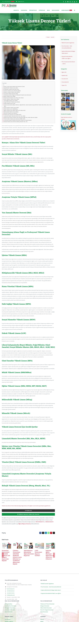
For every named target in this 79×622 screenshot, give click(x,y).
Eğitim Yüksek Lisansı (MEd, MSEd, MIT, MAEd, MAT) (14, 110)
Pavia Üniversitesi (44, 606)
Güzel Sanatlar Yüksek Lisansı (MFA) (11, 107)
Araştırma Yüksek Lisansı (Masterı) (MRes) (12, 90)
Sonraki (52, 37)
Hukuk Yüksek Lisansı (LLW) (9, 103)
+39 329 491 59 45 (10, 588)
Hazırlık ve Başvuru (9, 616)
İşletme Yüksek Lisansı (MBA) (9, 96)
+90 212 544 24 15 (39, 521)
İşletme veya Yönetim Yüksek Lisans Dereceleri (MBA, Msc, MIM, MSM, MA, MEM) (20, 117)
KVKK (41, 620)
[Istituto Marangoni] (68, 95)
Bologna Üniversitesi (44, 600)
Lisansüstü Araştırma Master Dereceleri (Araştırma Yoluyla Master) (18, 120)
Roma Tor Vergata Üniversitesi (46, 604)
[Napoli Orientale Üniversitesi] (72, 104)
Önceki (48, 37)
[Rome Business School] (63, 95)
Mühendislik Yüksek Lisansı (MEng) (11, 111)
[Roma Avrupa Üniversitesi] (68, 104)
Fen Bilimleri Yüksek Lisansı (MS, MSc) (11, 89)
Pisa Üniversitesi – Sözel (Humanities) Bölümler (50, 545)
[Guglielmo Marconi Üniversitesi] (72, 108)
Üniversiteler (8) (65, 82)
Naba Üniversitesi (8, 606)
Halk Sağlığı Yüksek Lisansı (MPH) (11, 100)
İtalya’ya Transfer (8, 620)
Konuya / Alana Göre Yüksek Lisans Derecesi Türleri (14, 86)
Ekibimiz (42, 614)
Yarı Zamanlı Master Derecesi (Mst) (10, 93)
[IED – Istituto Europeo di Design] (72, 95)
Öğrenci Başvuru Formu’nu (24, 523)
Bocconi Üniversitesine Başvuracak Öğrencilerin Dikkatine (6, 545)
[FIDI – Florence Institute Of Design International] (68, 99)
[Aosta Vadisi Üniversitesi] (68, 108)
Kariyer (41, 616)
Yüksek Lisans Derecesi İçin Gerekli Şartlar (12, 114)
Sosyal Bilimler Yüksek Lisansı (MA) (10, 87)
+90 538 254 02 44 (10, 586)
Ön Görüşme (7, 614)
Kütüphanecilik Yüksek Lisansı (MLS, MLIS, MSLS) (13, 97)
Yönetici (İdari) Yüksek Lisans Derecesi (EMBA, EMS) (14, 118)
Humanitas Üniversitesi (10, 604)
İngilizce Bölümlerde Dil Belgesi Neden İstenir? (51, 585)
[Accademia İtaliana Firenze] (63, 99)
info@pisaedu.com (11, 590)
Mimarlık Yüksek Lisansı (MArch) (10, 113)
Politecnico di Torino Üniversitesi (47, 599)
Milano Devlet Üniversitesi (46, 602)
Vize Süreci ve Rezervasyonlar (11, 618)
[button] (74, 10)
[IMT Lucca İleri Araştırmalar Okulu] (72, 99)
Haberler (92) (64, 75)
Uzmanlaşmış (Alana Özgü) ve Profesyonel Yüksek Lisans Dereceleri (17, 95)
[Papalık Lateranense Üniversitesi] (63, 108)
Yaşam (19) (64, 85)
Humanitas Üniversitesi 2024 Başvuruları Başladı (28, 545)
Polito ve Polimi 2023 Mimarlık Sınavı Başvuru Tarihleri (39, 545)
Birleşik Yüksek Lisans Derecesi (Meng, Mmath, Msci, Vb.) (15, 121)
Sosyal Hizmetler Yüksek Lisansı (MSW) (12, 102)
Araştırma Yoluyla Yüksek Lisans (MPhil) (11, 92)
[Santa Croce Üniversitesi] (63, 104)
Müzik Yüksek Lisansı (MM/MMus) (11, 109)
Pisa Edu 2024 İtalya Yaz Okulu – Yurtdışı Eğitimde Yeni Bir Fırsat (17, 545)
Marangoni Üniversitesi (10, 602)
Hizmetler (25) (65, 78)
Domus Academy (8, 599)
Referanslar (42, 618)
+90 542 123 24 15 (49, 521)
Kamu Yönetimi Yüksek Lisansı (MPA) (11, 99)
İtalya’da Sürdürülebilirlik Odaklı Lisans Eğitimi (51, 588)
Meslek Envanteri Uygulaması (68, 42)
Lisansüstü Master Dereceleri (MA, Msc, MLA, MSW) (14, 116)
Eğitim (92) (64, 72)
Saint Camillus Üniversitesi (10, 600)
